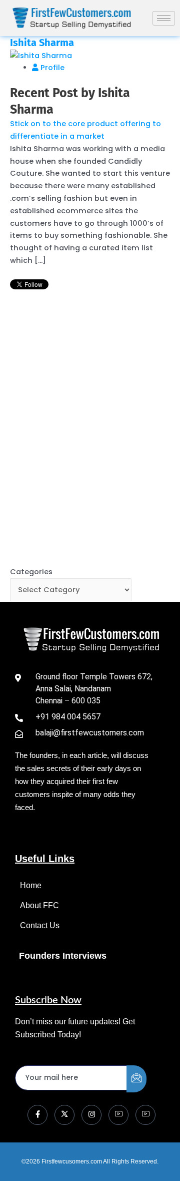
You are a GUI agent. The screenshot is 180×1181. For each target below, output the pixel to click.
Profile (51, 68)
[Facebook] (38, 1115)
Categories (31, 572)
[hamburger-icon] (163, 18)
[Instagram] (92, 1115)
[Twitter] (64, 1115)
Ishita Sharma (42, 43)
